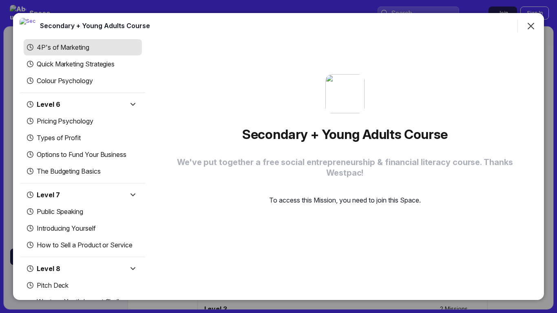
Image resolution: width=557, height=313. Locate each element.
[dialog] (278, 156)
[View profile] (28, 26)
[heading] (95, 25)
